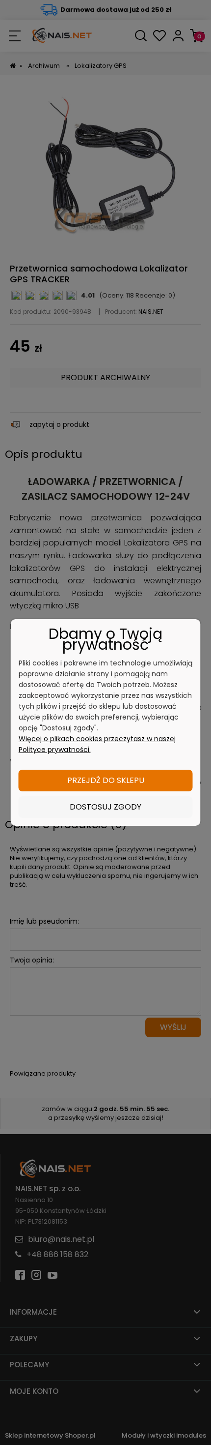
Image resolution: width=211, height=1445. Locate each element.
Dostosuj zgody (105, 807)
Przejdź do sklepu (105, 780)
